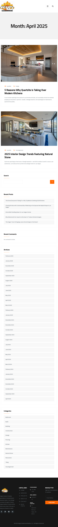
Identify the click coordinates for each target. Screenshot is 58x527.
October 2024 (9, 329)
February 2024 (9, 369)
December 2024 (10, 320)
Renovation (9, 457)
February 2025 (9, 310)
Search (6, 176)
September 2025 (10, 275)
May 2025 (8, 295)
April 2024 (8, 359)
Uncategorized (19, 150)
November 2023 (10, 384)
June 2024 (8, 349)
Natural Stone (9, 453)
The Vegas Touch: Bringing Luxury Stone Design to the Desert (22, 222)
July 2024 (8, 344)
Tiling (7, 462)
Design (17, 86)
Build (7, 421)
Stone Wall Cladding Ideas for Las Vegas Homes (18, 212)
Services (24, 493)
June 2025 (8, 290)
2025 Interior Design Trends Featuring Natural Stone (28, 155)
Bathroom (8, 417)
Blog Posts (23, 505)
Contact (24, 501)
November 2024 (10, 325)
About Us (24, 498)
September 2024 (10, 334)
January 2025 (9, 315)
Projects (24, 495)
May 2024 (8, 354)
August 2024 (9, 339)
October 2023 (9, 389)
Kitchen (7, 444)
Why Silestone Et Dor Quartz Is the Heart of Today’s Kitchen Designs (23, 217)
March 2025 (9, 305)
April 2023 (8, 398)
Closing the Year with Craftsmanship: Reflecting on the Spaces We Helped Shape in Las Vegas (28, 206)
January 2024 (9, 374)
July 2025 (8, 285)
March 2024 (9, 364)
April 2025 (8, 300)
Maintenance (9, 448)
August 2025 (9, 280)
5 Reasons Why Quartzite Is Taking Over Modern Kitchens (25, 91)
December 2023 (10, 379)
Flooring (8, 439)
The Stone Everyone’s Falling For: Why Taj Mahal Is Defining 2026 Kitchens (25, 200)
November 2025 (10, 265)
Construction (9, 430)
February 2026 (9, 256)
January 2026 (9, 261)
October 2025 (9, 270)
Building (8, 426)
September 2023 (10, 394)
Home (22, 490)
